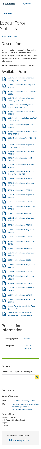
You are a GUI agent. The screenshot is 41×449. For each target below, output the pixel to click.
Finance (27, 338)
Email (4, 400)
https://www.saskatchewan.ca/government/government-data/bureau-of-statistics (25, 407)
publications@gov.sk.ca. (18, 440)
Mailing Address (8, 414)
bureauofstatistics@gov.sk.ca (23, 400)
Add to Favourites (10, 36)
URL (3, 404)
